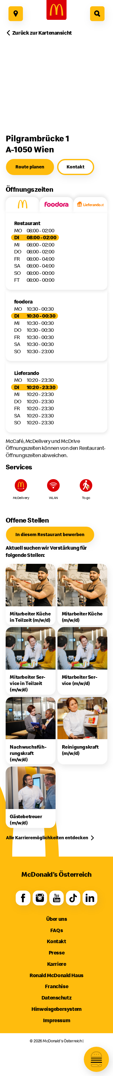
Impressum (56, 1020)
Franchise (56, 986)
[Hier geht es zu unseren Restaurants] (15, 13)
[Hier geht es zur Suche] (97, 13)
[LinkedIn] (90, 898)
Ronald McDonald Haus (56, 975)
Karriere (56, 963)
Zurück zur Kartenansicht (42, 32)
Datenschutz (56, 997)
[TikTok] (73, 898)
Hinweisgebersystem (56, 1008)
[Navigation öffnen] (96, 1059)
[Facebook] (23, 898)
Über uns (56, 918)
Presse (57, 952)
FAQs (56, 930)
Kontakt (56, 941)
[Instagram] (40, 898)
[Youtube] (57, 898)
